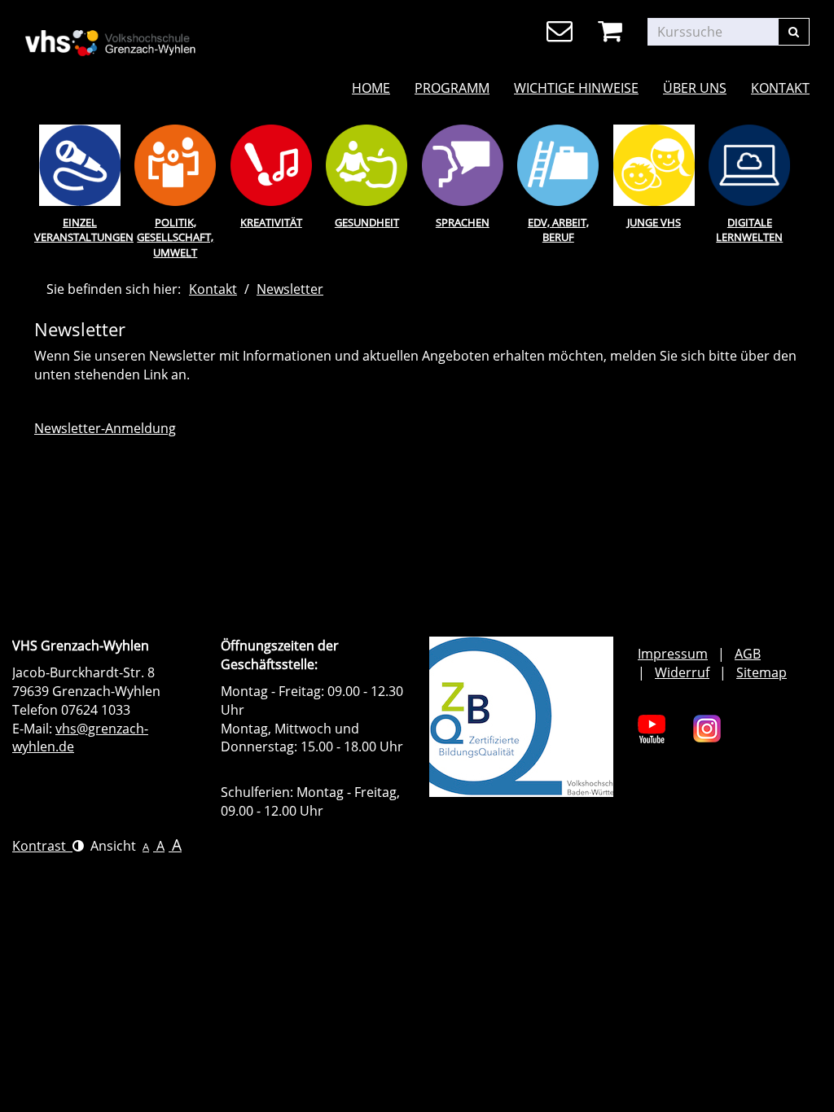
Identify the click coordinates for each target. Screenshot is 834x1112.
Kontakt (780, 88)
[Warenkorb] (613, 31)
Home (371, 88)
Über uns (694, 88)
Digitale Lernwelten (749, 230)
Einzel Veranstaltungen (79, 230)
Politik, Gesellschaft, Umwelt (175, 237)
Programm (452, 88)
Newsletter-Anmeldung (105, 428)
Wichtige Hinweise (576, 88)
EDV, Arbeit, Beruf (558, 230)
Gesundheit (367, 222)
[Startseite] (147, 33)
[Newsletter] (562, 31)
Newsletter (290, 289)
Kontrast (42, 846)
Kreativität (271, 222)
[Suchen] (794, 32)
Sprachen (462, 222)
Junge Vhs (654, 222)
